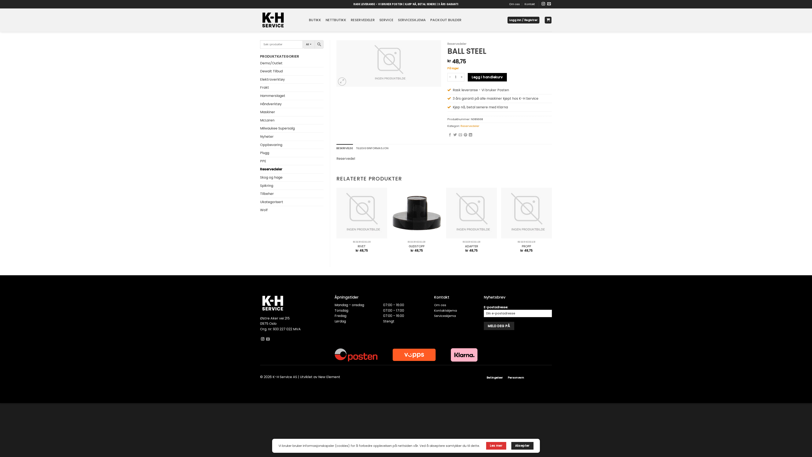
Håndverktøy (271, 104)
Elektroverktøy (272, 79)
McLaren (267, 120)
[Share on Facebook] (450, 135)
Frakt (264, 87)
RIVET (362, 246)
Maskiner (267, 112)
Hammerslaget (272, 95)
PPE (263, 161)
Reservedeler (363, 20)
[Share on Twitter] (455, 135)
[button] (524, 20)
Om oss (514, 4)
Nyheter (267, 136)
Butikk (315, 20)
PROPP (526, 246)
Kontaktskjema (445, 310)
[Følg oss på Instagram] (543, 4)
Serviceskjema (412, 20)
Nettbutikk (336, 20)
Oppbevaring (271, 144)
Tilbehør (267, 193)
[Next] (552, 223)
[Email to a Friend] (460, 135)
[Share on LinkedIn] (470, 135)
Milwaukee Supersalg (277, 128)
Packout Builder (445, 20)
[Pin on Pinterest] (465, 135)
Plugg (264, 152)
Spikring (266, 185)
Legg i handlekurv (487, 77)
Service (386, 20)
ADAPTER (471, 246)
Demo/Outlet (271, 63)
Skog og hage (271, 177)
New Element (329, 376)
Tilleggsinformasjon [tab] (372, 148)
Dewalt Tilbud (271, 71)
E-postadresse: (496, 307)
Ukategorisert (271, 202)
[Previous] (336, 223)
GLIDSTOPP (417, 246)
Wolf (264, 210)
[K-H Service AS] (281, 20)
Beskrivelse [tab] (344, 148)
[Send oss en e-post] (549, 4)
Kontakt (530, 4)
